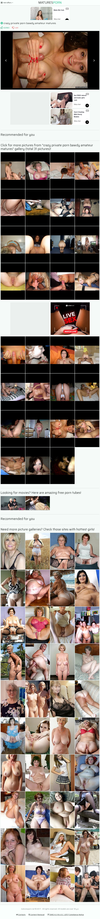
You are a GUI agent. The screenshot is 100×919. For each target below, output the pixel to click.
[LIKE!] (2, 28)
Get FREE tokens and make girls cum (80, 98)
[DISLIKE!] (13, 28)
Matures (50, 2)
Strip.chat (57, 19)
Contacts (22, 914)
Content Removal (37, 914)
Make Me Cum (59, 10)
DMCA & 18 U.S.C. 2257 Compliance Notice (66, 914)
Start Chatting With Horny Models (79, 114)
